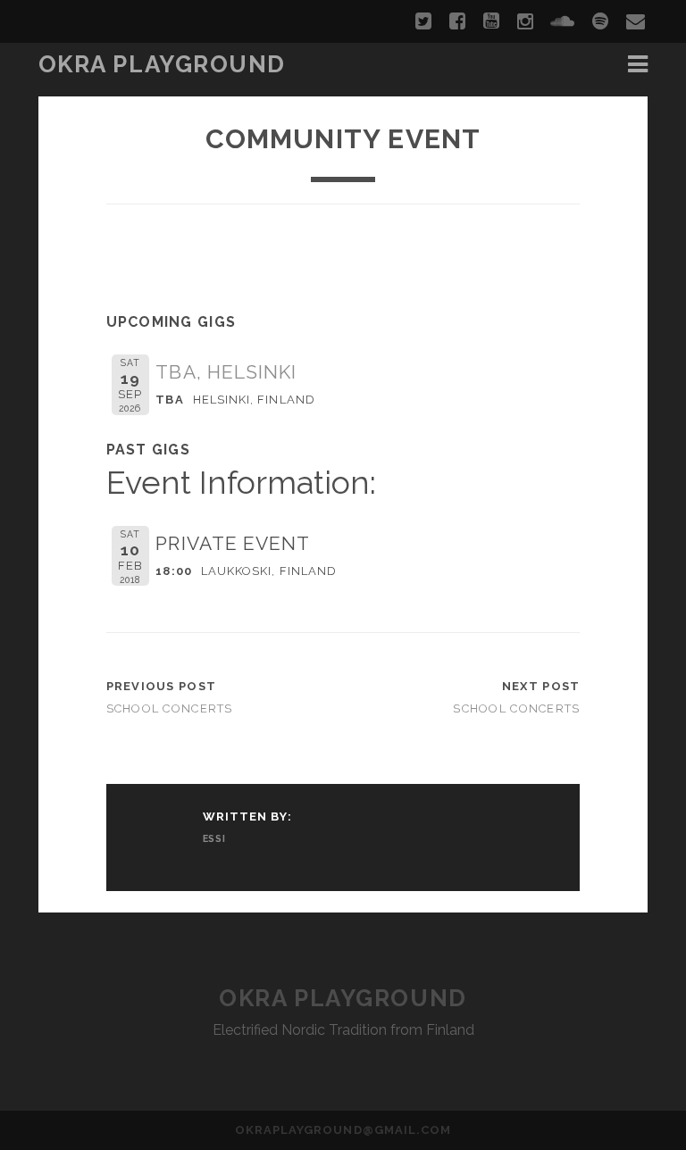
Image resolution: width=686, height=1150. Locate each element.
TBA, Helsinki (226, 372)
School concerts (169, 708)
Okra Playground (162, 64)
